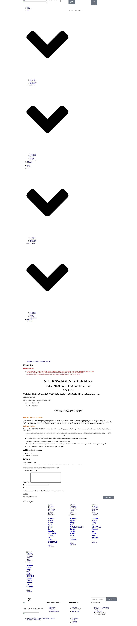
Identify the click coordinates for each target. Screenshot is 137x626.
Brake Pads (32, 79)
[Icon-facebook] (25, 599)
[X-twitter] (30, 599)
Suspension (32, 83)
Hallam (31, 157)
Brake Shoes (33, 80)
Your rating (26, 470)
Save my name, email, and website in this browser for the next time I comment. (45, 491)
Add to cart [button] (51, 546)
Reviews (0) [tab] (47, 361)
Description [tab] (29, 361)
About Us (28, 8)
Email (25, 487)
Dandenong (33, 154)
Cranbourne (33, 155)
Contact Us (29, 161)
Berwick (32, 158)
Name (25, 485)
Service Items (33, 82)
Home (28, 7)
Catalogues (29, 162)
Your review (26, 482)
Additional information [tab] (38, 361)
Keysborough (33, 159)
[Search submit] (46, 2)
